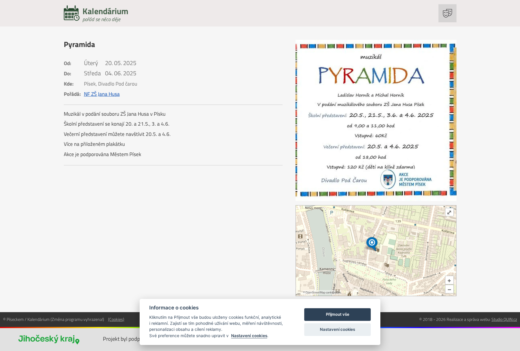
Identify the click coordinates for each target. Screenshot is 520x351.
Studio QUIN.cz (504, 319)
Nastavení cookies (249, 335)
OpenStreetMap (315, 292)
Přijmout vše (337, 314)
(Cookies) (116, 319)
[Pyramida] (376, 120)
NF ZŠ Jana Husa (102, 94)
